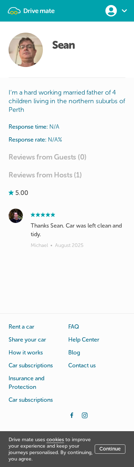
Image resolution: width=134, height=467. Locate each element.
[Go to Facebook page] (71, 414)
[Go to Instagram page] (84, 414)
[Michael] (16, 216)
